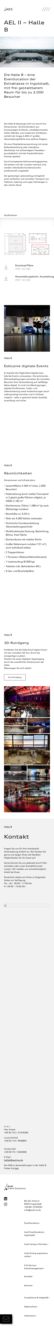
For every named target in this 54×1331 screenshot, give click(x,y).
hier (16, 1168)
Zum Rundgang (15, 677)
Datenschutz (30, 1306)
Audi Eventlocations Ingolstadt (34, 1233)
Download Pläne (24, 267)
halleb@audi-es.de (13, 1160)
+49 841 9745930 (33, 1207)
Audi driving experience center (36, 1254)
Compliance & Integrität (36, 1297)
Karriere (28, 1285)
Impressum (29, 1315)
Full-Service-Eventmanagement (33, 1267)
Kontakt (28, 1276)
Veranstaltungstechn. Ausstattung (34, 278)
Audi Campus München (35, 1244)
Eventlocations (31, 1223)
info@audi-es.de (32, 1210)
